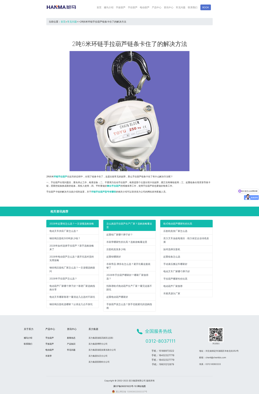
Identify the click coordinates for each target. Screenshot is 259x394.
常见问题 (180, 7)
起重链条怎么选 (171, 256)
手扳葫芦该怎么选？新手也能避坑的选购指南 (129, 306)
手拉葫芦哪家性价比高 (175, 278)
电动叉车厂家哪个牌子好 (176, 271)
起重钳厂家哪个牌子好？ (119, 234)
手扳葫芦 (120, 7)
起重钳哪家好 (113, 256)
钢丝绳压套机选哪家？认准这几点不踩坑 (71, 304)
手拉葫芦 (132, 7)
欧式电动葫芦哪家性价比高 (177, 223)
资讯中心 (168, 7)
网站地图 (141, 386)
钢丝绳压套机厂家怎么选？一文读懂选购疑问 (72, 269)
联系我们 (192, 7)
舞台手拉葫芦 (114, 185)
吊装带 (48, 356)
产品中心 (156, 7)
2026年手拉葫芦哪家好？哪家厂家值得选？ (127, 276)
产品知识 (71, 343)
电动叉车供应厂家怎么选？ (63, 230)
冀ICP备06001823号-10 (125, 386)
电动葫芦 (144, 7)
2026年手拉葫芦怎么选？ (63, 278)
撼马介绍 (108, 7)
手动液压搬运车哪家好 (175, 263)
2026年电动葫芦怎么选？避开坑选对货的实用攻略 (71, 258)
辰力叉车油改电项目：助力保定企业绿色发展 (186, 240)
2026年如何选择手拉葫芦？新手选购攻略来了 (71, 247)
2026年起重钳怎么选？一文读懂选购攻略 (71, 223)
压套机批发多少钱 (116, 249)
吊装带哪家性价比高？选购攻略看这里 (126, 241)
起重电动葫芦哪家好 (117, 296)
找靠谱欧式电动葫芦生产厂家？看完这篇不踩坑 (129, 287)
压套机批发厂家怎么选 (175, 230)
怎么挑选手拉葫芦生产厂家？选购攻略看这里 (129, 225)
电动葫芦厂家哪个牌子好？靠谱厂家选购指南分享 (72, 287)
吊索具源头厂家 (171, 293)
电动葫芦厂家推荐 (173, 286)
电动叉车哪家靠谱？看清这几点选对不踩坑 (72, 296)
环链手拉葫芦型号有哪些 (103, 191)
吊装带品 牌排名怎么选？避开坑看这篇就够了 (128, 265)
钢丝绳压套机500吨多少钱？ (64, 238)
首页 (99, 7)
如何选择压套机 (171, 249)
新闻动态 (71, 337)
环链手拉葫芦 (60, 176)
